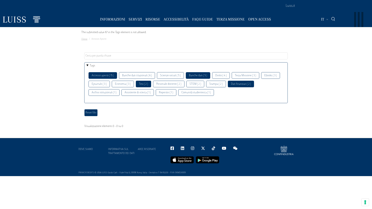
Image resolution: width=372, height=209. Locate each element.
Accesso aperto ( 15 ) (103, 75)
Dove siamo (85, 149)
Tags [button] (92, 65)
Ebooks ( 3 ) (270, 75)
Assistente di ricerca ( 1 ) (138, 92)
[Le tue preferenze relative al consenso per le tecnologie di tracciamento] (365, 202)
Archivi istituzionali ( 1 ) (104, 92)
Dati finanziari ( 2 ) (241, 84)
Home (84, 39)
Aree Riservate (147, 149)
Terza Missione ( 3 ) (245, 75)
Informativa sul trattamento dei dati (121, 151)
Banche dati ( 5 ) (198, 75)
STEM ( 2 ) (195, 84)
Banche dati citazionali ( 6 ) (137, 75)
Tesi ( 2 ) (143, 84)
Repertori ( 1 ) (166, 92)
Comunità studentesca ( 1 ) (196, 92)
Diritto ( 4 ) (221, 75)
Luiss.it (290, 6)
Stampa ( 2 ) (216, 84)
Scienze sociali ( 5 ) (170, 75)
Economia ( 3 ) (123, 84)
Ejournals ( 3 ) (99, 84)
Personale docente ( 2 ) (168, 84)
